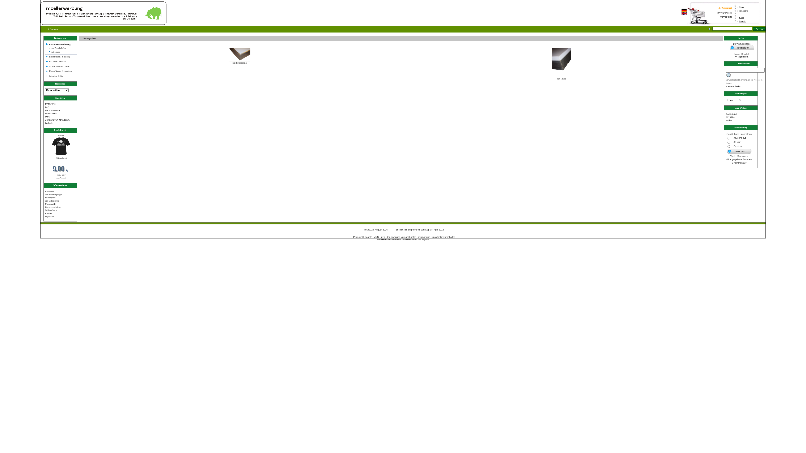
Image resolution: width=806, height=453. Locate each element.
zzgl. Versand (61, 178)
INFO (47, 117)
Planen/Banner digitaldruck (60, 71)
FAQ (47, 107)
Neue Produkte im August (90, 88)
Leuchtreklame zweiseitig (60, 57)
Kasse (741, 17)
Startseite (54, 29)
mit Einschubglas (58, 48)
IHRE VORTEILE (52, 110)
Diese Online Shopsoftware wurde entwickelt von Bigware (403, 239)
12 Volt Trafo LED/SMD (59, 66)
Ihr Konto (743, 11)
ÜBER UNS (50, 104)
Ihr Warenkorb (725, 8)
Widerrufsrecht (51, 210)
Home (741, 7)
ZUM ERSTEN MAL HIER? (57, 120)
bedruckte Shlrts (56, 76)
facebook (48, 123)
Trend (732, 156)
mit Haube (55, 52)
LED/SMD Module (57, 61)
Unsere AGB (50, 204)
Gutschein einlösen (53, 207)
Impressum (49, 216)
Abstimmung (742, 156)
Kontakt (742, 21)
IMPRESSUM (51, 113)
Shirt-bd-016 (61, 158)
